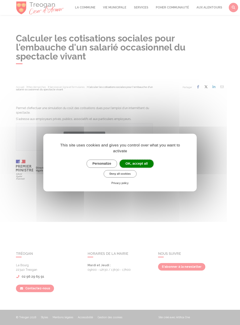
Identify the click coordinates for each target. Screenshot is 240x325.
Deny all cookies (120, 173)
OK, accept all (136, 163)
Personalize (101, 163)
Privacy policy (120, 183)
